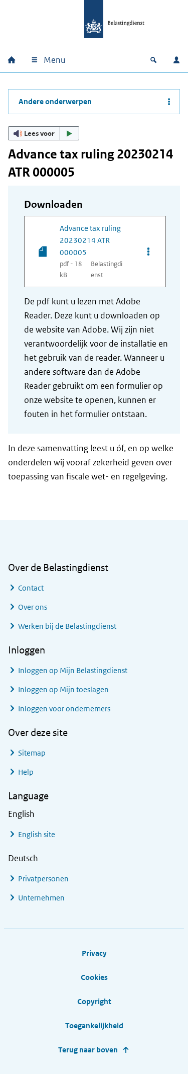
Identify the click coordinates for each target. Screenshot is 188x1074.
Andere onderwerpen (55, 101)
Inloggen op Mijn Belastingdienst (72, 670)
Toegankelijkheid (94, 1025)
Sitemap (32, 753)
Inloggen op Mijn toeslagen (63, 689)
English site (36, 834)
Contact (31, 588)
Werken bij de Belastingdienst (67, 626)
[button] (43, 133)
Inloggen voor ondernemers (64, 708)
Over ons (32, 607)
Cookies (94, 977)
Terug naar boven (88, 1049)
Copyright (94, 1001)
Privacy (94, 953)
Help (26, 772)
